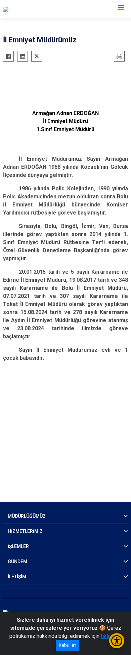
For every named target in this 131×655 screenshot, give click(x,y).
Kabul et (67, 645)
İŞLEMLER (18, 546)
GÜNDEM (17, 561)
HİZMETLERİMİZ (25, 531)
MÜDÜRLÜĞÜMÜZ (27, 516)
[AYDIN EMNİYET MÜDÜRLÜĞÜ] (39, 9)
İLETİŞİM (17, 576)
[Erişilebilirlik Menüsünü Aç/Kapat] (116, 640)
